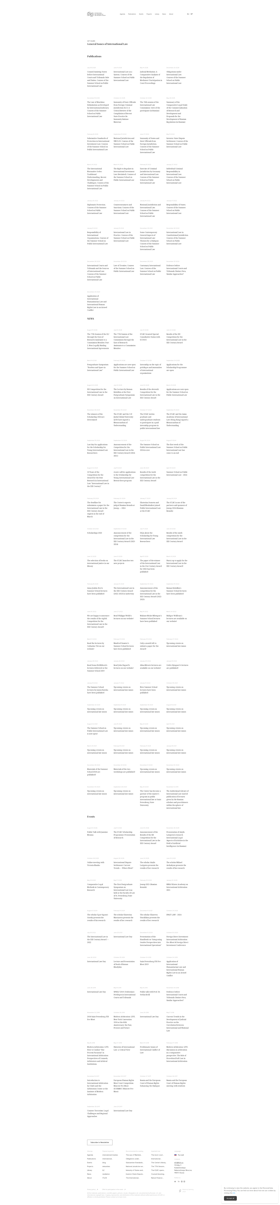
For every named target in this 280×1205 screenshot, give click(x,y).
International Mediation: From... (157, 1159)
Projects (149, 14)
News (164, 14)
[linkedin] (178, 1181)
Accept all (230, 1198)
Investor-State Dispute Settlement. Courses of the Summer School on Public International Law (134, 1174)
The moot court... (157, 1155)
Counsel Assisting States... (157, 1174)
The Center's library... (158, 1163)
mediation (106, 1174)
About (171, 14)
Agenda (122, 14)
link (234, 1193)
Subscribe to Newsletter (100, 1142)
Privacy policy (91, 1189)
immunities (106, 1166)
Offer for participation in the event (112, 1189)
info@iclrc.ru (178, 1163)
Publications (132, 14)
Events (141, 14)
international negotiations (107, 1159)
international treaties (110, 1155)
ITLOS (104, 1178)
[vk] (184, 1181)
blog (104, 1163)
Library (157, 14)
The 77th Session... (158, 1166)
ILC (103, 1170)
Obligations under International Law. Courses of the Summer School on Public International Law (134, 1159)
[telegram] (182, 1181)
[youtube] (175, 1181)
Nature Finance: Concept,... (157, 1178)
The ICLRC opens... (158, 1170)
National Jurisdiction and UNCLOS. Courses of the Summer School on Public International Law (135, 1166)
